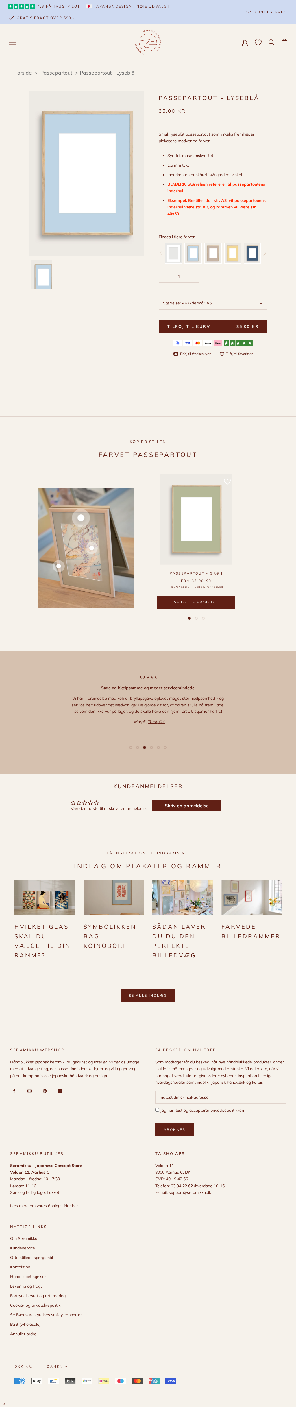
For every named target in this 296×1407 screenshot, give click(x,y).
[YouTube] (59, 1090)
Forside (23, 72)
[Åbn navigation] (12, 42)
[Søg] (272, 42)
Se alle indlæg (148, 995)
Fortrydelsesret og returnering (38, 1295)
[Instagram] (28, 1090)
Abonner (175, 1129)
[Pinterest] (44, 1090)
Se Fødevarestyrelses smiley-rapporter (46, 1314)
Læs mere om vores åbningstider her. (44, 1205)
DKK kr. (23, 1366)
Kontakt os (20, 1267)
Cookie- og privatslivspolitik (35, 1305)
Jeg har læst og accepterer (201, 1110)
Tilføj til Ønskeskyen (195, 354)
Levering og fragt (26, 1286)
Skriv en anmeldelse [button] (187, 805)
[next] (134, 173)
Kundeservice (22, 1248)
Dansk (54, 1366)
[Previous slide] (161, 253)
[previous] (38, 173)
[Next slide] (264, 253)
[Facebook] (13, 1090)
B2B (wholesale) (25, 1324)
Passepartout (57, 72)
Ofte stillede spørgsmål (31, 1257)
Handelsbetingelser (28, 1276)
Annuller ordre (23, 1333)
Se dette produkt (196, 602)
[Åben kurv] (284, 42)
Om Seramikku (23, 1238)
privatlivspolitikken (227, 1110)
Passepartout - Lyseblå (107, 72)
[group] (173, 253)
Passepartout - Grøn (196, 573)
